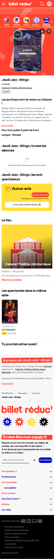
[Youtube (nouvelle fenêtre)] (19, 422)
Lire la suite (7, 125)
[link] (6, 21)
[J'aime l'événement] (49, 31)
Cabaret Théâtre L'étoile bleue (17, 88)
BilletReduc (7, 393)
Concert (47, 366)
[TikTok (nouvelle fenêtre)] (43, 422)
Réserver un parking (12, 280)
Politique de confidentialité (17, 530)
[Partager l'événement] (42, 31)
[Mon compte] (49, 4)
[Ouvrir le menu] (5, 4)
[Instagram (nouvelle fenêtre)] (31, 422)
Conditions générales (14, 527)
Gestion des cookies (14, 547)
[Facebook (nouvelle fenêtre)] (7, 422)
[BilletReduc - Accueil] (20, 3)
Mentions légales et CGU (16, 533)
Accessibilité (10, 544)
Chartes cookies (12, 537)
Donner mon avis (40, 195)
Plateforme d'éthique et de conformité (22, 540)
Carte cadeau (9, 493)
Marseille (6, 372)
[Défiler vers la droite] (52, 22)
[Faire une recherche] (42, 4)
